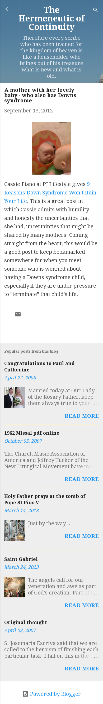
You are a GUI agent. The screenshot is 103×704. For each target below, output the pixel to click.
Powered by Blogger (55, 694)
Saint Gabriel (21, 559)
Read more (81, 416)
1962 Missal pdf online (31, 433)
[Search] (95, 11)
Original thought (25, 622)
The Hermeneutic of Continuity (51, 18)
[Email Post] (18, 315)
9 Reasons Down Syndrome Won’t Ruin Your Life (50, 192)
